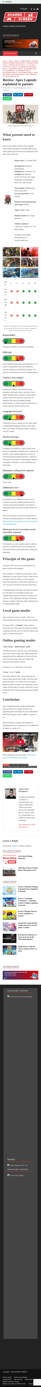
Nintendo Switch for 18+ (17, 65)
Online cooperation (28, 767)
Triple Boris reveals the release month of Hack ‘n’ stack (27, 949)
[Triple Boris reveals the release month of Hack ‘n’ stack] (9, 947)
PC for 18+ (14, 66)
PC (27, 65)
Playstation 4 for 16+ (16, 68)
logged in (15, 846)
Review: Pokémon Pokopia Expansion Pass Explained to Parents (28, 889)
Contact (30, 1384)
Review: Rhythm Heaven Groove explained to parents (27, 913)
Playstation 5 (10, 70)
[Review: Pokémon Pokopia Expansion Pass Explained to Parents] (9, 887)
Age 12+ (5, 61)
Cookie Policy (7, 1379)
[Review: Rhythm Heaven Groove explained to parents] (9, 911)
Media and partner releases (11, 1381)
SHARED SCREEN (21, 1372)
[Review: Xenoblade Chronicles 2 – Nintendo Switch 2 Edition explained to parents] (9, 899)
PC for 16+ (6, 66)
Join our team (18, 1379)
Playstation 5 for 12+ (23, 70)
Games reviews (25, 61)
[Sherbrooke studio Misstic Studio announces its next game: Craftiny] (9, 923)
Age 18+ (17, 61)
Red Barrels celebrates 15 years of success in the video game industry (27, 937)
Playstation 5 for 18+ (25, 72)
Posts (36, 72)
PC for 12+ (32, 65)
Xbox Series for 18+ (12, 76)
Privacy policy (7, 1377)
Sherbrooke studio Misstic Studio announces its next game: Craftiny (27, 925)
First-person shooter (11, 767)
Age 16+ (11, 61)
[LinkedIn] (34, 9)
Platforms (22, 66)
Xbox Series (7, 74)
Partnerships (28, 1379)
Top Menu (8, 2)
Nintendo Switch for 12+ (17, 63)
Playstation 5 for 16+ (10, 72)
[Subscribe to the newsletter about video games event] (9, 868)
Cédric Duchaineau (20, 88)
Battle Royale (22, 765)
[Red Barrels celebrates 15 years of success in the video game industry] (9, 935)
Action (12, 765)
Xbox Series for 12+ (18, 74)
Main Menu (11, 53)
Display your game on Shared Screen (14, 1384)
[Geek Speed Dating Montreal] (9, 856)
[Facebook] (31, 9)
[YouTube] (37, 9)
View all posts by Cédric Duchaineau (27, 826)
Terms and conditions (20, 1377)
